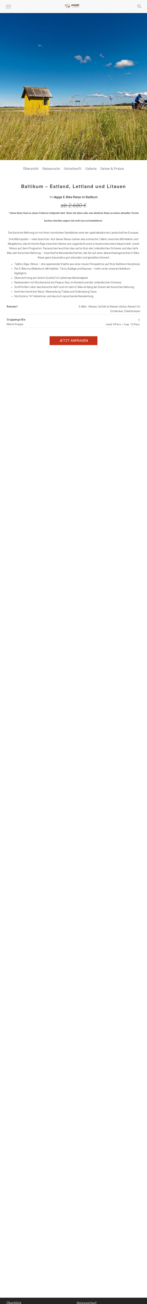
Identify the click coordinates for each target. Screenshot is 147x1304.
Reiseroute (51, 169)
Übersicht (31, 169)
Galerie (91, 169)
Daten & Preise (112, 169)
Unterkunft (73, 169)
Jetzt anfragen (73, 341)
